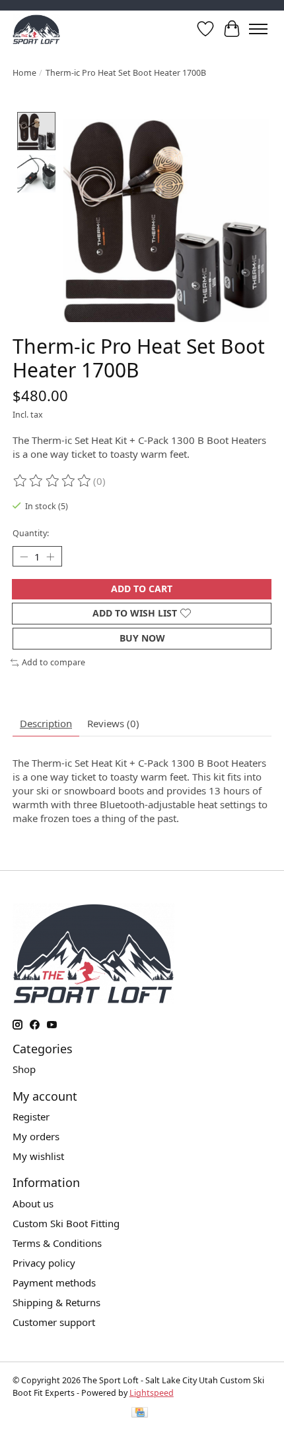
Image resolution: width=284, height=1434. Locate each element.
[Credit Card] (139, 1414)
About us (33, 1203)
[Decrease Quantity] (24, 557)
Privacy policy (44, 1262)
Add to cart (141, 588)
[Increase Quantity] (50, 557)
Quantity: (31, 533)
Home (24, 72)
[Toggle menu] (258, 29)
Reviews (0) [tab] (113, 723)
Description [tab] (46, 723)
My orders (36, 1136)
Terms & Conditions (57, 1243)
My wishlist (38, 1156)
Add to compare (53, 662)
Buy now (142, 638)
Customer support (54, 1322)
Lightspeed (151, 1392)
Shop (24, 1069)
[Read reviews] (53, 481)
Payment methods (54, 1282)
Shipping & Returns (56, 1302)
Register (31, 1116)
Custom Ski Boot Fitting (66, 1223)
